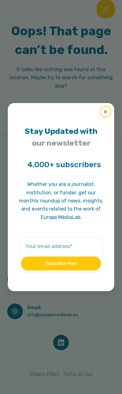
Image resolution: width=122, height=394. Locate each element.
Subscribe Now (61, 263)
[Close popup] (105, 111)
